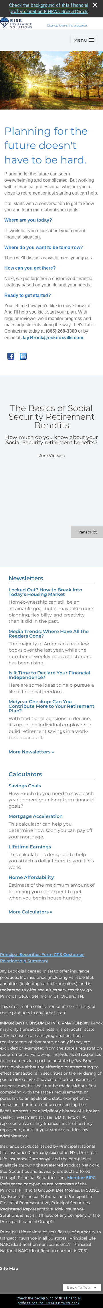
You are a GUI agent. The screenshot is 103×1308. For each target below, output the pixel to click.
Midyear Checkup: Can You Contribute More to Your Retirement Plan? (51, 706)
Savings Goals (25, 786)
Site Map (9, 1268)
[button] (83, 40)
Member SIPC (81, 1177)
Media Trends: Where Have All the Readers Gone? (49, 634)
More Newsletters (31, 752)
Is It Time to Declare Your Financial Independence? (49, 675)
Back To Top (79, 1287)
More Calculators (30, 912)
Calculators (25, 774)
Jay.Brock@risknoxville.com (52, 337)
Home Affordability (31, 877)
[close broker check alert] (95, 5)
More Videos (51, 456)
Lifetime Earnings (30, 847)
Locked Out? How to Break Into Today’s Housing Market (45, 592)
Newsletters (26, 578)
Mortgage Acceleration (36, 816)
